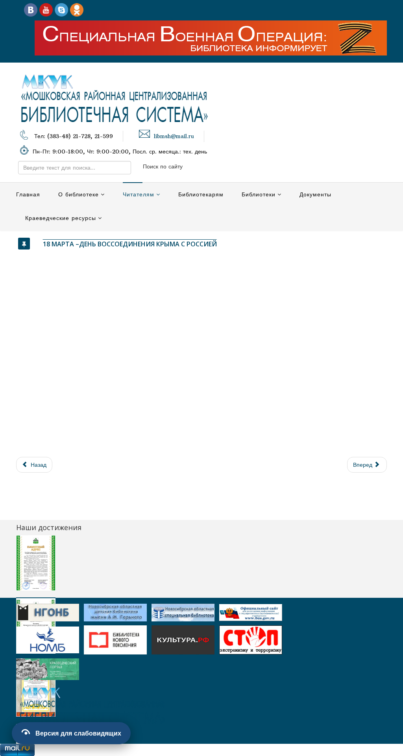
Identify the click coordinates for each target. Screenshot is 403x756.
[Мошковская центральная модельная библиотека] (30, 9)
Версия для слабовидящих (78, 733)
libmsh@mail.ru (174, 136)
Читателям (138, 194)
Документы (315, 194)
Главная (28, 194)
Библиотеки (258, 194)
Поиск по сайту (163, 166)
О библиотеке (78, 194)
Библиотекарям (201, 194)
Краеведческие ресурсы (60, 218)
